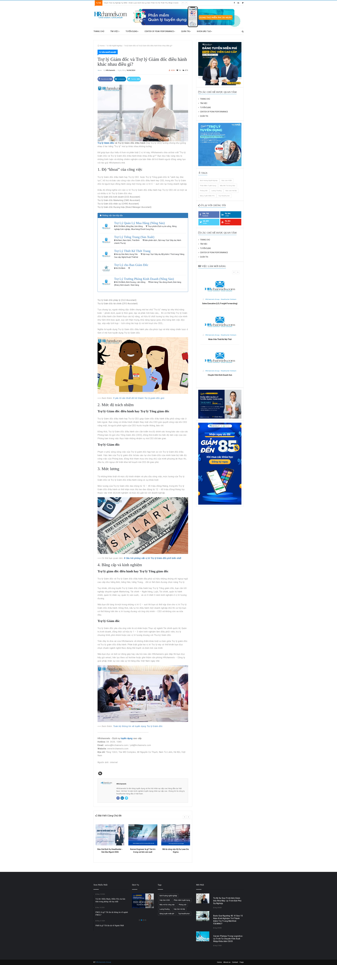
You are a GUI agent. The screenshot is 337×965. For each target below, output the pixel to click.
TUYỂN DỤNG (131, 31)
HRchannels (110, 70)
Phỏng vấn (204, 191)
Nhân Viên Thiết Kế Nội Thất (220, 339)
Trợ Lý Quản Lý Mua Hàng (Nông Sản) (139, 223)
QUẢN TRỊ (185, 31)
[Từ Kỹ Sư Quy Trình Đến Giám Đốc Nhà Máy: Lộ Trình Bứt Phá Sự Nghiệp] (202, 898)
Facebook (106, 79)
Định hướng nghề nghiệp (209, 180)
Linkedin (121, 79)
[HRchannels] (110, 15)
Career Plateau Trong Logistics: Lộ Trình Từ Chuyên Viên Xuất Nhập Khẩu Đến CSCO (228, 938)
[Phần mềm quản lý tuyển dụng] (188, 17)
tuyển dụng (127, 738)
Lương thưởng (216, 191)
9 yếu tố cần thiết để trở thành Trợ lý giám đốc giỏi (138, 398)
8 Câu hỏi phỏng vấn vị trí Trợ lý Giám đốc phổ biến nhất (153, 558)
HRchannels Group (103, 962)
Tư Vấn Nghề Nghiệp (114, 46)
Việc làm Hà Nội (231, 191)
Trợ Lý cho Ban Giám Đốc (131, 265)
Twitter (135, 79)
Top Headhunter (224, 196)
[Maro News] (243, 31)
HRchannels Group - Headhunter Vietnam (220, 299)
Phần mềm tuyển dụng (208, 186)
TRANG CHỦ (98, 31)
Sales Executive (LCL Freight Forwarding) (219, 303)
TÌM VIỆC (114, 31)
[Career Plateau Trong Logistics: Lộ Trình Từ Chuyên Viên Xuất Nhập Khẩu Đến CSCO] (202, 936)
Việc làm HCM (226, 180)
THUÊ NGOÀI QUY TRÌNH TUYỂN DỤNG (142, 900)
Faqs (242, 962)
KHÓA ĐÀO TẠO (204, 31)
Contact (235, 962)
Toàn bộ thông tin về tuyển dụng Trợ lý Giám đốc (138, 726)
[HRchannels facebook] (234, 3)
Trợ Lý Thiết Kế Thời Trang (132, 251)
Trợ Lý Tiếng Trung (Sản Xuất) (134, 237)
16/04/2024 (130, 70)
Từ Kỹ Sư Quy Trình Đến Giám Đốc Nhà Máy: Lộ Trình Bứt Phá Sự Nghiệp (131, 3)
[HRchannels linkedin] (238, 3)
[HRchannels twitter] (243, 3)
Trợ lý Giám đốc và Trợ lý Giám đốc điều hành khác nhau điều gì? (148, 46)
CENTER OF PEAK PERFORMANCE (159, 31)
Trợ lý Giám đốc (106, 143)
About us (226, 962)
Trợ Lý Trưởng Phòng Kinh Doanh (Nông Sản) (144, 279)
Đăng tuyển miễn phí (207, 196)
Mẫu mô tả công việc (227, 186)
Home (102, 46)
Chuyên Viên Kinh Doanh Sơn (220, 375)
